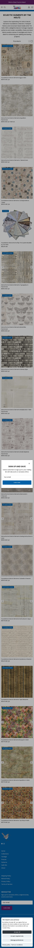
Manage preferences (17, 940)
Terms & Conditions (17, 945)
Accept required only (17, 936)
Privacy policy (6, 945)
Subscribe (17, 482)
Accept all (17, 932)
